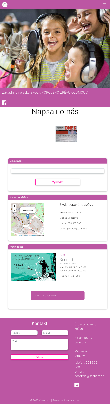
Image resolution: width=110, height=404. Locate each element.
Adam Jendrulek (71, 400)
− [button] (14, 210)
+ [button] (14, 206)
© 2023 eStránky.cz (40, 400)
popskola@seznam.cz (89, 376)
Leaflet (20, 235)
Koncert (66, 259)
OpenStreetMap (30, 235)
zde (84, 270)
